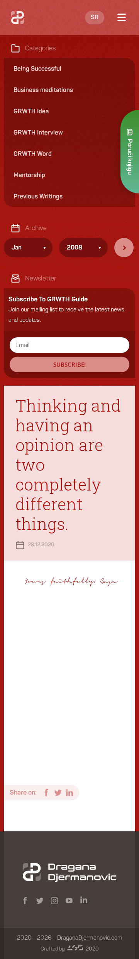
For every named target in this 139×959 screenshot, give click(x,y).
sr (94, 17)
